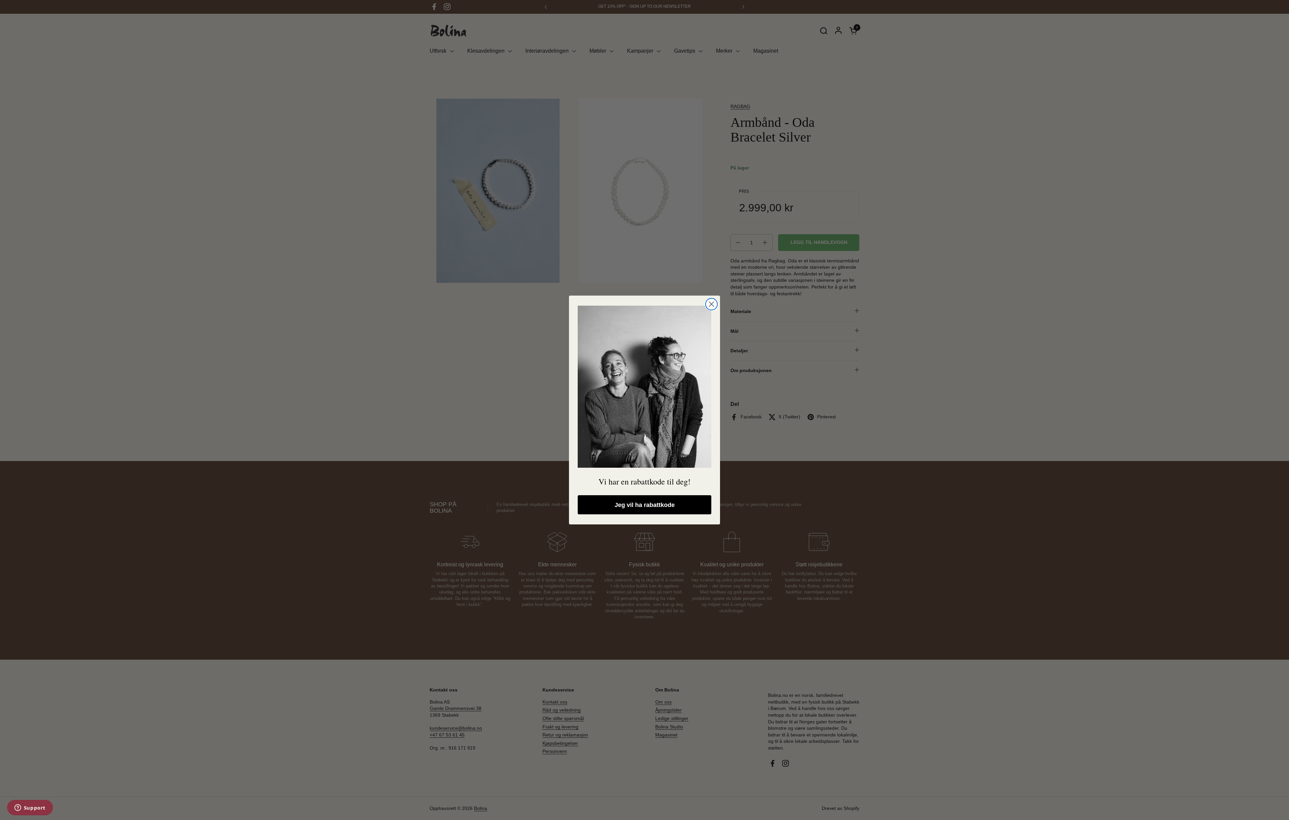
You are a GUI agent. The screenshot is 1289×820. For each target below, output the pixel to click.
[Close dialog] (711, 304)
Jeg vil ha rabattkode (645, 505)
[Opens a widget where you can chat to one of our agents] (30, 808)
